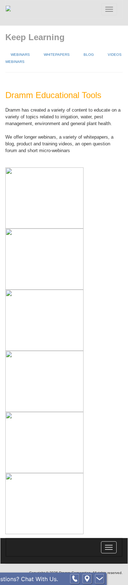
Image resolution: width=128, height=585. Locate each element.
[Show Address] (87, 579)
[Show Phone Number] (74, 579)
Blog (89, 55)
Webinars (20, 55)
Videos (115, 55)
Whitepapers (57, 55)
